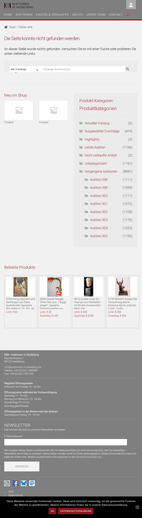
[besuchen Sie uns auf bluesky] (23, 483)
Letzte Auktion (95, 147)
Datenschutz (15, 495)
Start (12, 27)
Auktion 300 (99, 195)
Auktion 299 (98, 187)
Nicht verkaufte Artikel (101, 155)
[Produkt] (18, 110)
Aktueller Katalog (97, 123)
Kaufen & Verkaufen (52, 14)
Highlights (92, 139)
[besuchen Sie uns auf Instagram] (7, 483)
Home (8, 14)
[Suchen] (128, 69)
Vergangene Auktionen (101, 171)
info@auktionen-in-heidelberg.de (22, 367)
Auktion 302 (99, 212)
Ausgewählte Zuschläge (102, 131)
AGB (10, 491)
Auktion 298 (98, 179)
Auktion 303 (99, 220)
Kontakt (116, 14)
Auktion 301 (99, 203)
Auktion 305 (99, 236)
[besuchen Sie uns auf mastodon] (32, 483)
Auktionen (24, 14)
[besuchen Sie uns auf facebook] (15, 483)
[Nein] (137, 507)
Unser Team (96, 14)
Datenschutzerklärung (88, 457)
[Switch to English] (127, 14)
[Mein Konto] (131, 4)
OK (52, 511)
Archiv (77, 14)
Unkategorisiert (96, 163)
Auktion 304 (99, 228)
